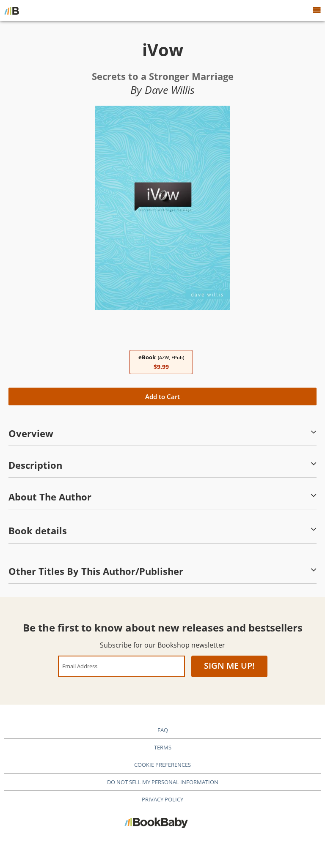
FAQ (162, 730)
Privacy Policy (162, 799)
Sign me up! (229, 665)
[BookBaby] (11, 10)
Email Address (79, 666)
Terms (162, 747)
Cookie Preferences (162, 764)
